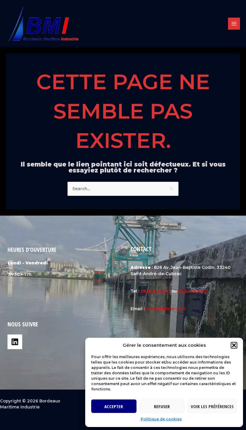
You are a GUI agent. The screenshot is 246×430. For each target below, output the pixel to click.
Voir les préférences (212, 406)
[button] (234, 345)
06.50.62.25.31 (155, 291)
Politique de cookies (161, 419)
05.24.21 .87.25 (193, 291)
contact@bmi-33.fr (166, 308)
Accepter (113, 406)
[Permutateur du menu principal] (234, 24)
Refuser (162, 406)
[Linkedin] (15, 341)
